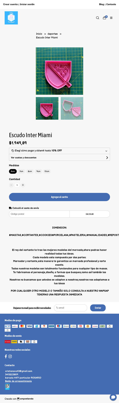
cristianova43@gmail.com (18, 371)
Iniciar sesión (27, 4)
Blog (101, 4)
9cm (38, 171)
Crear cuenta (10, 4)
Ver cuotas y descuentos (23, 157)
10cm (46, 171)
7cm (21, 171)
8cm (30, 171)
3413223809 (11, 374)
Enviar (98, 307)
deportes (53, 34)
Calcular (90, 214)
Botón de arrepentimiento (18, 381)
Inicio (39, 34)
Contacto (111, 4)
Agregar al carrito (59, 197)
